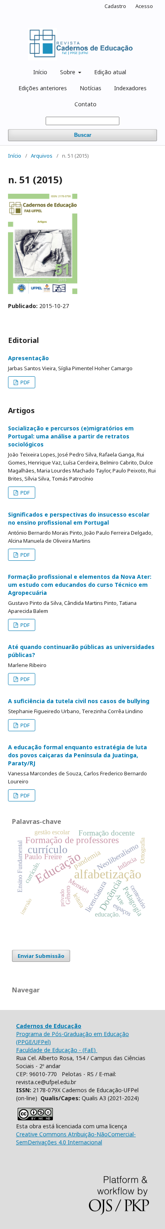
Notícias (90, 88)
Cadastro (115, 6)
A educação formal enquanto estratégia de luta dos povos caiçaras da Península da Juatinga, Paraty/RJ (77, 755)
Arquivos (41, 155)
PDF (24, 382)
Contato (85, 104)
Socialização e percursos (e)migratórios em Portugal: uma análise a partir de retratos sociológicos (71, 436)
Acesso (144, 6)
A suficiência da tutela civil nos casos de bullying (78, 701)
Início (40, 72)
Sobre (68, 72)
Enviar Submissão (41, 955)
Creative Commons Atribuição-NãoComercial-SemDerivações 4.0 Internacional (76, 1138)
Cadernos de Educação (48, 1026)
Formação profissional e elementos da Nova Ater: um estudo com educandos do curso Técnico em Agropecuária (79, 584)
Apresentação (28, 358)
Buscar (82, 135)
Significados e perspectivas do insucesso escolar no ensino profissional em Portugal (78, 518)
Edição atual (110, 72)
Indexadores (130, 88)
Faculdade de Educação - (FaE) (56, 1050)
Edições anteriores (42, 88)
